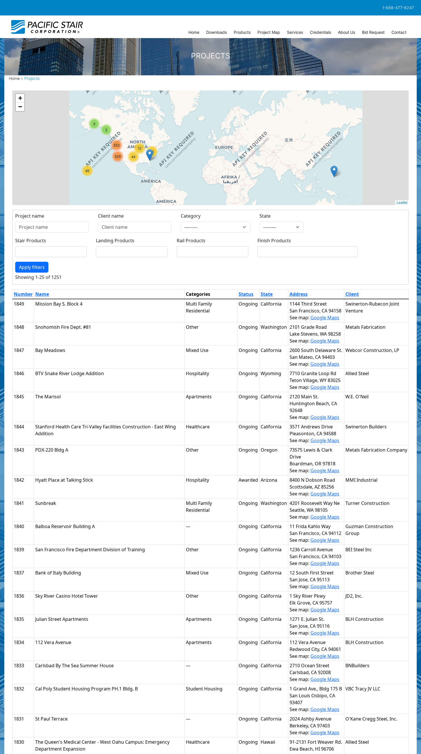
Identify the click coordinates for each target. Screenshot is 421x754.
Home (14, 78)
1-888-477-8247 (398, 7)
